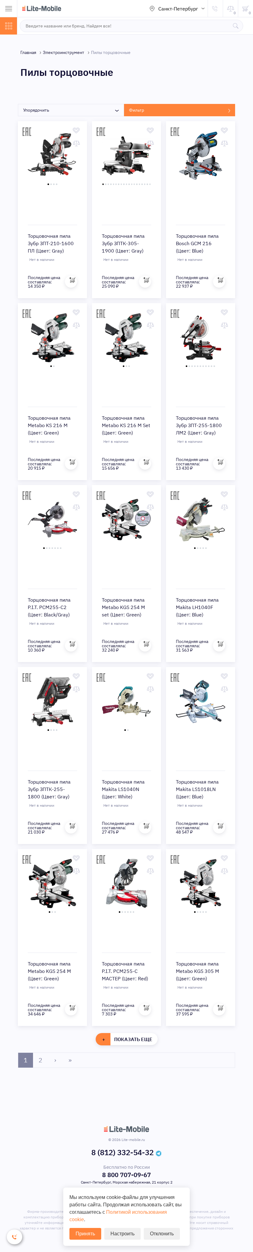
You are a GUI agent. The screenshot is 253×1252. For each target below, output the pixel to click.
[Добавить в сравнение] (76, 143)
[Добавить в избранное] (76, 130)
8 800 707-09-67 (126, 1175)
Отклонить (162, 1233)
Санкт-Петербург (178, 9)
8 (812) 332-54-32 (122, 1152)
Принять (85, 1233)
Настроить (122, 1233)
